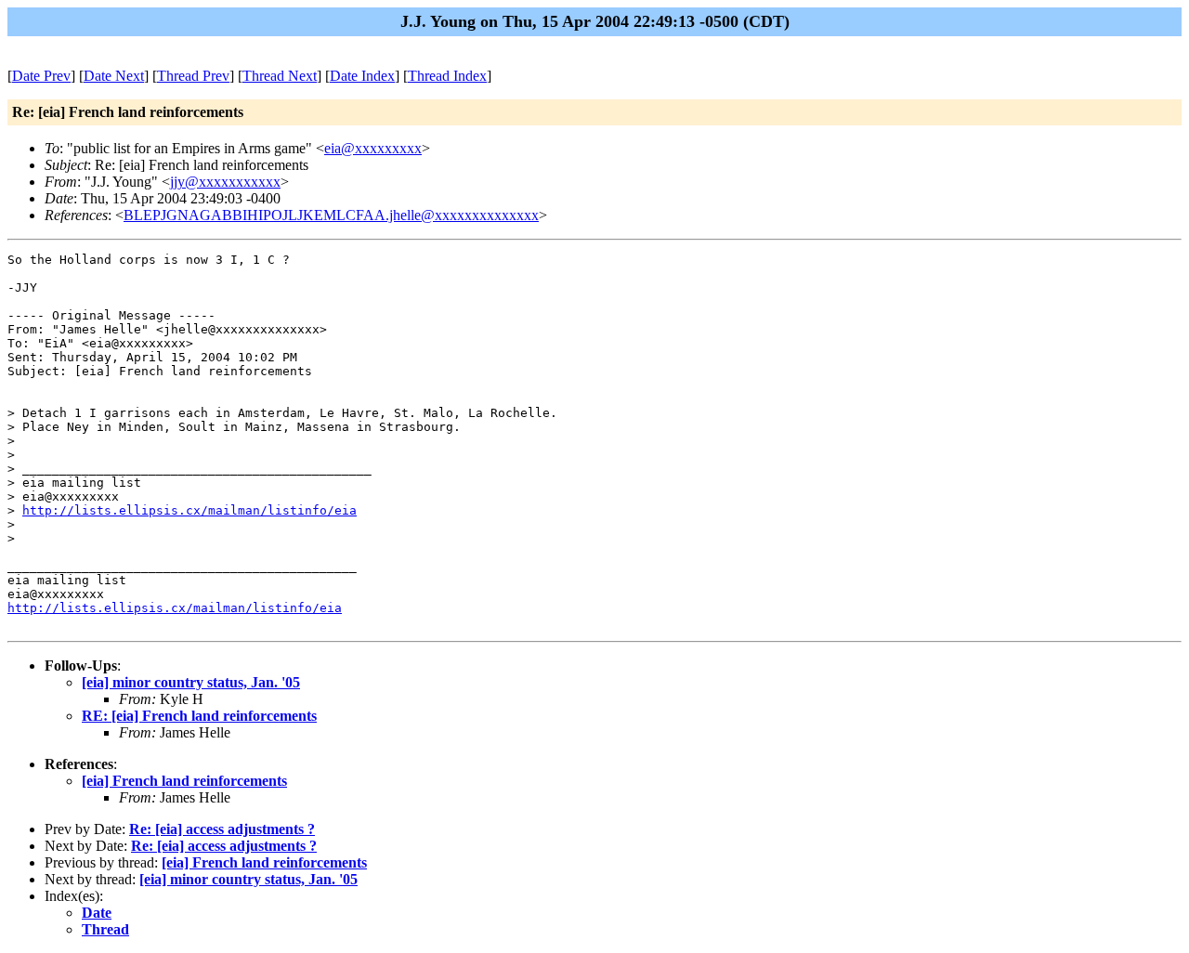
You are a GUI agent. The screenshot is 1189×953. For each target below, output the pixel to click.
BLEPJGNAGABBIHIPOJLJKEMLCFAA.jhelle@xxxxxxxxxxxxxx (331, 215)
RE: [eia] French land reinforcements (199, 716)
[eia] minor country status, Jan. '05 (191, 682)
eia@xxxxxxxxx (373, 148)
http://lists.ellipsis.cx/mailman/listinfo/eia (189, 510)
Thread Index (447, 76)
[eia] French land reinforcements (184, 781)
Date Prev (41, 76)
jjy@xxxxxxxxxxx (225, 181)
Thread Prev (193, 76)
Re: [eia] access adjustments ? (222, 829)
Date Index (362, 76)
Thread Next (279, 76)
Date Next (114, 76)
